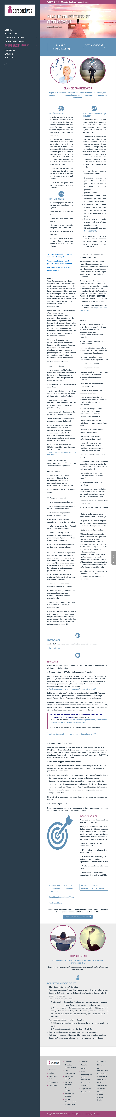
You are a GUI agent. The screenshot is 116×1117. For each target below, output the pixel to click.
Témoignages (53, 1082)
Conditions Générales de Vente (61, 897)
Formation (84, 1065)
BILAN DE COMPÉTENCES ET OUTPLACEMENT (17, 46)
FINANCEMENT (53, 661)
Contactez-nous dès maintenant (78, 917)
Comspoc (97, 1114)
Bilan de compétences (60, 47)
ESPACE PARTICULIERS (14, 38)
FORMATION (10, 50)
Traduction (101, 1088)
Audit (83, 1071)
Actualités (52, 1070)
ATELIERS (9, 54)
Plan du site (53, 1085)
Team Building (102, 1085)
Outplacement (92, 45)
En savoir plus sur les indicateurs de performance (92, 886)
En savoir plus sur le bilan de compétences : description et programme (61, 888)
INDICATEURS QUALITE (88, 816)
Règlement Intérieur (57, 903)
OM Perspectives (70, 1114)
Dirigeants (100, 1065)
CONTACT (9, 58)
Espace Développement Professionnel (70, 1102)
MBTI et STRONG (90, 231)
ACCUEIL (8, 30)
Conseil (83, 1068)
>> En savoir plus (53, 648)
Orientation (68, 1062)
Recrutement (85, 1092)
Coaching (84, 1062)
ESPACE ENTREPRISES (14, 41)
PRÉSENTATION (11, 34)
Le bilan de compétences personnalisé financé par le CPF (72, 734)
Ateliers (51, 1073)
